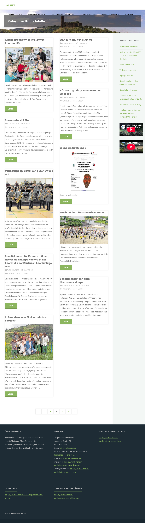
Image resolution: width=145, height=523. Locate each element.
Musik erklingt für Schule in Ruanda (82, 212)
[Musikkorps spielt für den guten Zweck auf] (38, 198)
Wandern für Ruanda (73, 148)
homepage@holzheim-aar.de (66, 455)
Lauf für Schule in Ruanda (76, 39)
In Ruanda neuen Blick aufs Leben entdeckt (26, 318)
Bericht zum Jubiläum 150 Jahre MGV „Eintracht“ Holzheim (130, 55)
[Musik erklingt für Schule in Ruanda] (93, 230)
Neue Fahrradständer (128, 90)
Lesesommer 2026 (127, 64)
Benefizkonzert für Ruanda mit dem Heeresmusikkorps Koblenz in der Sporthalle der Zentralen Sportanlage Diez (28, 261)
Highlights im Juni (127, 75)
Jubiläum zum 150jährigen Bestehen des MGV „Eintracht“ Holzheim (130, 113)
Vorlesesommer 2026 (128, 70)
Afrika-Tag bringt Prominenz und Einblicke (81, 92)
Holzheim (10, 4)
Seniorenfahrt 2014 (17, 120)
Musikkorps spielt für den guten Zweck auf (29, 172)
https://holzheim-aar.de (71, 458)
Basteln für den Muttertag (130, 104)
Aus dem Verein (68, 43)
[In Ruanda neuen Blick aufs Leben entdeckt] (38, 342)
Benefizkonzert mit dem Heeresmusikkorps (75, 280)
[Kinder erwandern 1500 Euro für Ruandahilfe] (38, 64)
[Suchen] (7, 24)
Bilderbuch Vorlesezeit (129, 46)
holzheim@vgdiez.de (67, 448)
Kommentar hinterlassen (72, 47)
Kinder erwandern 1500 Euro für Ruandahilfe (24, 41)
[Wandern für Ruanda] (93, 171)
